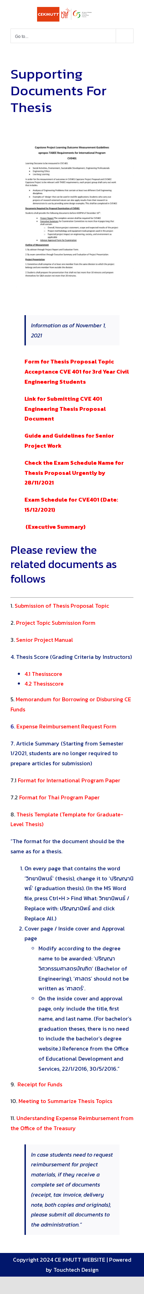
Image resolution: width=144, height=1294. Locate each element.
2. (52, 622)
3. (41, 640)
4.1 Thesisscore (43, 674)
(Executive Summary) (55, 526)
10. (61, 1101)
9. (37, 1084)
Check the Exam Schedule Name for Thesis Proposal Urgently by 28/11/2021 (74, 472)
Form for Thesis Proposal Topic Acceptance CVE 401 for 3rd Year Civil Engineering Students (76, 371)
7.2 (55, 797)
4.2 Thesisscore (44, 683)
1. (59, 605)
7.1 (65, 780)
